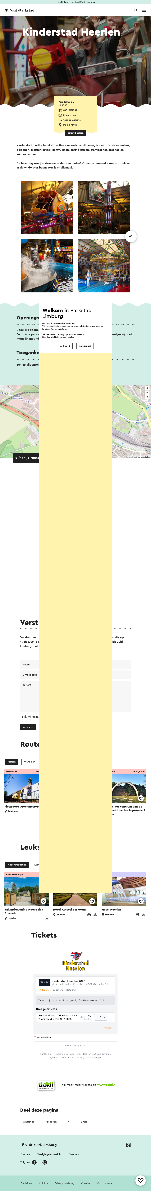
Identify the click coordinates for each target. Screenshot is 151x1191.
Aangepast (85, 346)
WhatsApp (29, 1122)
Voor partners (104, 1183)
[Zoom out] (147, 392)
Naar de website (72, 120)
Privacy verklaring (64, 1183)
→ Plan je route (27, 458)
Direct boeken (76, 133)
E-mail (84, 1122)
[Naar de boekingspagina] (89, 915)
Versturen (28, 727)
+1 (131, 236)
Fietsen (12, 762)
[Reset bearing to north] (147, 397)
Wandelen (29, 762)
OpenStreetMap (133, 457)
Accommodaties (17, 865)
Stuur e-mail (69, 115)
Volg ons (25, 1162)
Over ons (74, 1154)
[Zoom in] (147, 388)
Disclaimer (26, 1183)
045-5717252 (70, 110)
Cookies (85, 1183)
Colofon (43, 1183)
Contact (25, 1154)
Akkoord (65, 346)
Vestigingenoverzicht (49, 1154)
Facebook (51, 1122)
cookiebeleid (68, 337)
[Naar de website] (46, 918)
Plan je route (70, 125)
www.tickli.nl (106, 1084)
